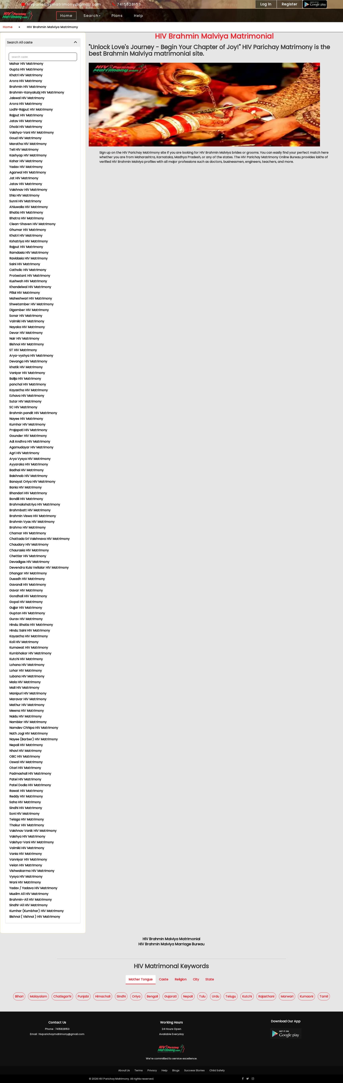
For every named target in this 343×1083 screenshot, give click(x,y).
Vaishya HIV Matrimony (27, 836)
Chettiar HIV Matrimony (27, 556)
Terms (139, 1070)
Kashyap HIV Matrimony (28, 155)
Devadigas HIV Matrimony (29, 561)
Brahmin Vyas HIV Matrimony (32, 521)
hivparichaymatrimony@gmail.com (63, 4)
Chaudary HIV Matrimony (28, 544)
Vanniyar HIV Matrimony (28, 859)
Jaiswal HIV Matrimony (26, 98)
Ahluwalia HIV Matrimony (28, 207)
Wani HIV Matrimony (25, 882)
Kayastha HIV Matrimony (28, 390)
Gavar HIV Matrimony (26, 590)
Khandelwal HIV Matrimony (30, 287)
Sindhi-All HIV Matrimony (28, 905)
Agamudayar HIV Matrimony (31, 447)
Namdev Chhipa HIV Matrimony (33, 727)
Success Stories (194, 1070)
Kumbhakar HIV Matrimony (30, 653)
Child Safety (217, 1070)
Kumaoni (306, 996)
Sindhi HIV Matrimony (25, 808)
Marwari (287, 996)
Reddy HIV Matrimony (26, 796)
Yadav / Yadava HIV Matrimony (33, 888)
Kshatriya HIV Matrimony (28, 241)
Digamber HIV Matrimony (29, 310)
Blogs (175, 1070)
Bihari (19, 996)
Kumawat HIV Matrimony (28, 647)
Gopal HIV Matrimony (26, 602)
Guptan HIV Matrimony (27, 613)
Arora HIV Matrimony (25, 81)
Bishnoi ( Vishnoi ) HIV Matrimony (34, 916)
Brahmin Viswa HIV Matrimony (32, 516)
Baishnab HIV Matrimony (28, 476)
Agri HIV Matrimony (24, 453)
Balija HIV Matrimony (25, 378)
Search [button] (91, 15)
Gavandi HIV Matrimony (27, 584)
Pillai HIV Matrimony (24, 292)
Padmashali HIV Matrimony (30, 773)
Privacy (152, 1070)
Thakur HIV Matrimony (26, 825)
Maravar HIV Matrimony (27, 699)
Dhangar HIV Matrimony (28, 573)
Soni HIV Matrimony (24, 813)
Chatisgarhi (62, 996)
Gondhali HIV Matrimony (28, 596)
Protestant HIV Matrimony (29, 275)
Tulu (202, 996)
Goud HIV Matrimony (25, 138)
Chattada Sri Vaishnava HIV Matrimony (39, 538)
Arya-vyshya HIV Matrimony (31, 355)
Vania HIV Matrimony (25, 853)
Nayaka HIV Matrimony (27, 327)
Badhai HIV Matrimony (26, 470)
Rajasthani (266, 996)
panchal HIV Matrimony (27, 384)
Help (138, 15)
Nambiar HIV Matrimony (28, 722)
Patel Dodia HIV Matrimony (30, 785)
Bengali (152, 996)
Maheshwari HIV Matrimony (30, 298)
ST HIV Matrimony (23, 350)
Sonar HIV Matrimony (25, 315)
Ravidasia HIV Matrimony (28, 258)
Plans (117, 15)
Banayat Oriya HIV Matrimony (32, 481)
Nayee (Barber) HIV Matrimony (33, 739)
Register (289, 4)
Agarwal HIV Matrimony (27, 172)
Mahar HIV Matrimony (26, 63)
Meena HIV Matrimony (26, 710)
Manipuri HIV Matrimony (27, 693)
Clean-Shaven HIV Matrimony (32, 224)
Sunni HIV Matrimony (25, 201)
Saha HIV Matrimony (25, 802)
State (209, 979)
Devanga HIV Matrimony (28, 361)
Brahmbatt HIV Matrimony (30, 510)
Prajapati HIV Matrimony (28, 430)
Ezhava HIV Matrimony (26, 395)
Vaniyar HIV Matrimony (27, 373)
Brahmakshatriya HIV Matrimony (34, 504)
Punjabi (83, 996)
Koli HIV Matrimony (24, 642)
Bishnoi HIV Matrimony (26, 344)
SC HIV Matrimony (23, 407)
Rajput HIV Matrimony (26, 115)
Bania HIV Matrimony (25, 487)
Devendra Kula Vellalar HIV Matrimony (39, 567)
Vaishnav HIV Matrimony (28, 189)
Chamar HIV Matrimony (27, 533)
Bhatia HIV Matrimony (26, 212)
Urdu (215, 996)
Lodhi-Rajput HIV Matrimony (31, 109)
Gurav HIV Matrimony (26, 619)
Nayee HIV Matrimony (26, 418)
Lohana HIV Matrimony (26, 664)
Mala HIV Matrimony (25, 682)
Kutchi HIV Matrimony (26, 659)
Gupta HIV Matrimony (26, 69)
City (196, 979)
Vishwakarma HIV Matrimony (31, 870)
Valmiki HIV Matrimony (26, 321)
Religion (181, 979)
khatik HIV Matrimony (26, 367)
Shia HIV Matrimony (24, 195)
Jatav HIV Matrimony (25, 121)
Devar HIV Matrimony (26, 332)
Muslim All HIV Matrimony (28, 893)
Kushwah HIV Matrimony (28, 281)
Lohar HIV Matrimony (25, 670)
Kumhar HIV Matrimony (27, 424)
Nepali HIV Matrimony (26, 745)
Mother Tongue (141, 979)
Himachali (102, 996)
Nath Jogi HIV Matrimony (28, 733)
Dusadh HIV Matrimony (27, 579)
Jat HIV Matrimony (23, 178)
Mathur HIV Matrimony (26, 705)
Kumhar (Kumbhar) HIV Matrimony (36, 911)
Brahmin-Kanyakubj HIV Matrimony (36, 92)
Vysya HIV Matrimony (25, 876)
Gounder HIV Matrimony (28, 435)
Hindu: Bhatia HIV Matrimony (31, 624)
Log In (266, 4)
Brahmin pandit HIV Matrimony (33, 413)
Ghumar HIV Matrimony (27, 229)
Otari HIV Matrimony (25, 767)
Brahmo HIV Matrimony (27, 527)
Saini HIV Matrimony (24, 264)
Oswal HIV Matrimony (26, 762)
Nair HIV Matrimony (24, 338)
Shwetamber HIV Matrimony (31, 304)
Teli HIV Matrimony (24, 149)
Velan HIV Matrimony (25, 865)
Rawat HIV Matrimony (26, 790)
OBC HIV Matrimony (24, 756)
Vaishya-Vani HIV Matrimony (31, 132)
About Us (124, 1070)
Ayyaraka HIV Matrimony (28, 464)
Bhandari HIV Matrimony (28, 493)
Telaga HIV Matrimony (26, 819)
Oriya (136, 996)
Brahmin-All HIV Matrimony (30, 899)
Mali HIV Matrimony (24, 687)
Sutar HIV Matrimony (25, 401)
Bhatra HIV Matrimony (26, 218)
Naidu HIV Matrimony (25, 716)
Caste (163, 979)
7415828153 (128, 4)
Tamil (324, 996)
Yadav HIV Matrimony (26, 167)
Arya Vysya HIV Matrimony (30, 458)
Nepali (188, 996)
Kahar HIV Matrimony (25, 161)
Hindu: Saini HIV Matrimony (29, 630)
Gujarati (170, 996)
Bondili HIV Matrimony (26, 499)
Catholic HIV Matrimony (27, 270)
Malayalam (38, 996)
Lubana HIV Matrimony (26, 676)
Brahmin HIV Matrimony (27, 86)
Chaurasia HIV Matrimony (29, 550)
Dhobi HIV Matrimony (25, 126)
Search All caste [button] (20, 42)
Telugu (230, 996)
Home (66, 15)
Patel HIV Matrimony (25, 779)
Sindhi (121, 996)
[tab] (43, 42)
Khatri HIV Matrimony (25, 75)
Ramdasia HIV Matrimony (28, 252)
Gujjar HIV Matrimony (25, 607)
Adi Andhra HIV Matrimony (29, 441)
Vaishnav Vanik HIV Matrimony (33, 830)
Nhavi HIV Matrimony (25, 750)
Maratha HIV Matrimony (28, 144)
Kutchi (247, 996)
